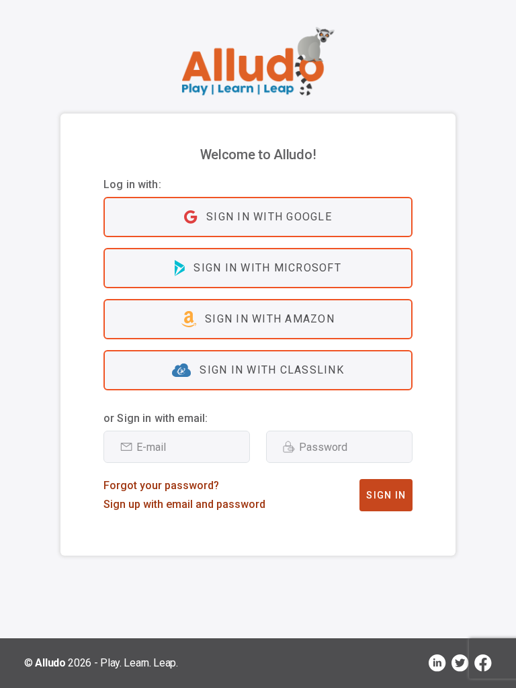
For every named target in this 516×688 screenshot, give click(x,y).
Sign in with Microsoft (267, 267)
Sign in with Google (269, 216)
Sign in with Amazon (270, 318)
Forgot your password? (161, 485)
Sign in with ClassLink (272, 369)
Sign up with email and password (184, 504)
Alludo (50, 662)
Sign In (386, 495)
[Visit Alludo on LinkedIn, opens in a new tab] (437, 663)
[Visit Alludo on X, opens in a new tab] (460, 663)
